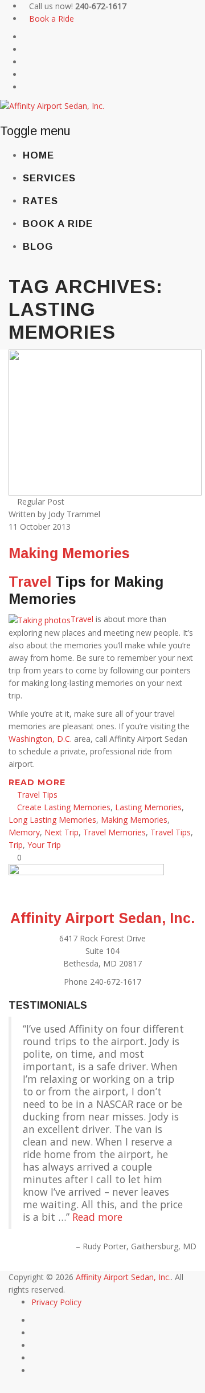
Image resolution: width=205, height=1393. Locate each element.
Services (49, 178)
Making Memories (69, 553)
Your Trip (44, 844)
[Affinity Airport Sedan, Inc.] (52, 105)
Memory (24, 832)
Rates (40, 201)
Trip (16, 844)
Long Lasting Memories (52, 819)
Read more (97, 1217)
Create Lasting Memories (63, 807)
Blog (38, 246)
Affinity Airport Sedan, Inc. (102, 918)
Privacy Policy (56, 1302)
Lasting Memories (148, 807)
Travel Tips (37, 794)
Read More (38, 782)
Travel (30, 582)
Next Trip (61, 832)
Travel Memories (114, 832)
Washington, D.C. (40, 738)
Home (38, 155)
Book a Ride (51, 18)
